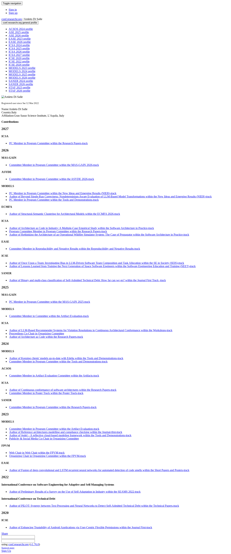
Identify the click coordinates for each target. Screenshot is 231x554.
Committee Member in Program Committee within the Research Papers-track (53, 407)
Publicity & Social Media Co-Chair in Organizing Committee (44, 438)
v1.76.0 (34, 544)
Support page (7, 547)
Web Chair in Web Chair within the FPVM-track (37, 452)
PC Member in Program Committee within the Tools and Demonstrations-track (54, 199)
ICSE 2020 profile (19, 58)
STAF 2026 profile (19, 90)
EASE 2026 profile (20, 42)
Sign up (13, 12)
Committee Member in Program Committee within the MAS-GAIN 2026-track (54, 164)
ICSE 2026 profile (19, 64)
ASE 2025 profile (19, 32)
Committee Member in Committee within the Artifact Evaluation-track (49, 316)
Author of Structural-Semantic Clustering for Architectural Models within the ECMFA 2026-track (64, 213)
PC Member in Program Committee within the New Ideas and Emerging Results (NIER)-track (62, 193)
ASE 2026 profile (19, 35)
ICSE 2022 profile (19, 61)
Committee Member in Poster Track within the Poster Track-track (46, 393)
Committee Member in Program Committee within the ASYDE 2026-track (51, 179)
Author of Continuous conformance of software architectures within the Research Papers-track (62, 389)
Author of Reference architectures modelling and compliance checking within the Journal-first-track (65, 432)
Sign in (13, 9)
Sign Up (6, 550)
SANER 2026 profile (21, 84)
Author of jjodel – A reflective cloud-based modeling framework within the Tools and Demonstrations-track (70, 435)
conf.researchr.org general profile (20, 22)
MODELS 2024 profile (22, 71)
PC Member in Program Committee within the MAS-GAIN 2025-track (49, 301)
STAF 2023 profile (19, 87)
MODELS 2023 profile (22, 67)
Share (4, 533)
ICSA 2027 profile (19, 55)
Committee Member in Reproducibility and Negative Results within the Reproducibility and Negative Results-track (74, 248)
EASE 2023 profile (20, 38)
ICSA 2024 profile (19, 45)
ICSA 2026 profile (19, 51)
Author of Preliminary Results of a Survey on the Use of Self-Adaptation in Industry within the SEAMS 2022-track (75, 491)
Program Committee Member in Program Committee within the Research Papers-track (58, 231)
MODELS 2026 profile (22, 77)
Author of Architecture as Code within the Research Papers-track (46, 336)
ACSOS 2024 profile (21, 29)
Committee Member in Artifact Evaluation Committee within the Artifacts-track (54, 375)
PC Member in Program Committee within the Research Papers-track (48, 143)
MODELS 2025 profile (22, 74)
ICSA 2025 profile (19, 48)
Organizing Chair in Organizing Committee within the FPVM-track (47, 455)
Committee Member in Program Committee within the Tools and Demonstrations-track (58, 361)
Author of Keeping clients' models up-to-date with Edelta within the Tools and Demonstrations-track (66, 358)
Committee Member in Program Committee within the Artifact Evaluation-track (54, 428)
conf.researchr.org (11, 19)
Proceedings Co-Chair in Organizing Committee (36, 333)
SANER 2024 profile (21, 80)
